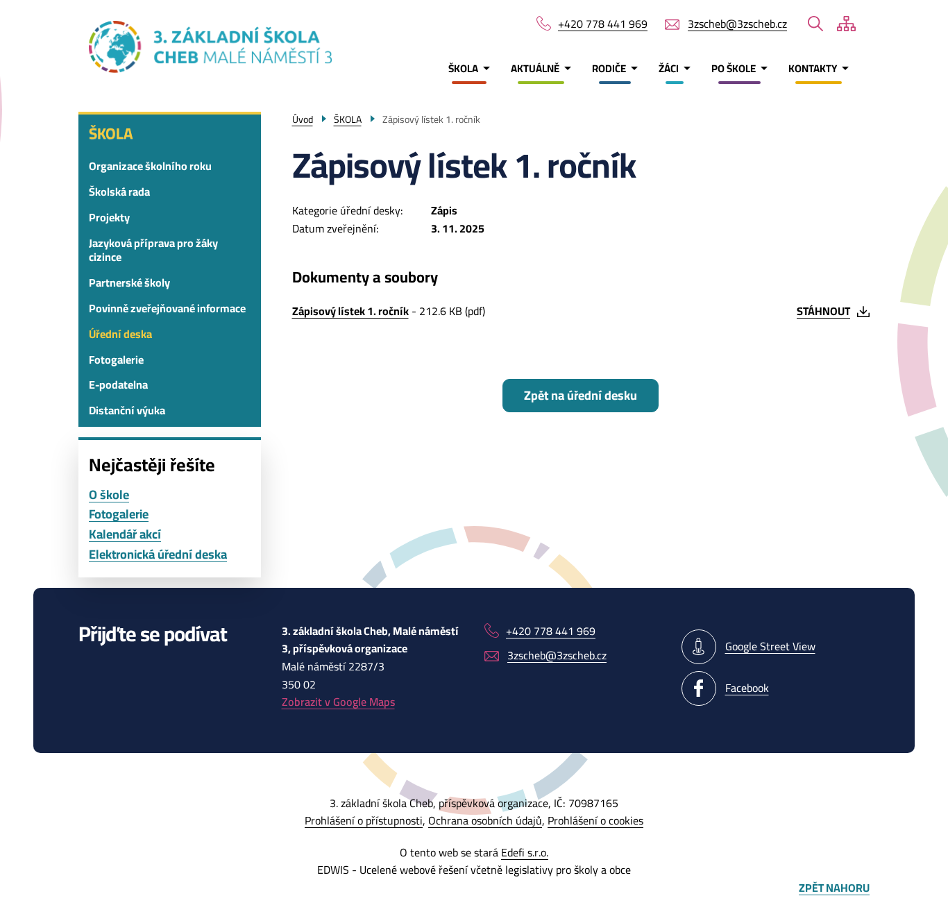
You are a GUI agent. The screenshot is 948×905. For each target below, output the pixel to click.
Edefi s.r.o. (524, 852)
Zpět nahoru (834, 888)
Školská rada (119, 191)
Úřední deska (120, 333)
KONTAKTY (812, 68)
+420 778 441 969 (602, 24)
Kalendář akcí (125, 535)
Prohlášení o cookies (595, 820)
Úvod (302, 119)
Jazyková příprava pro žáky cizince (153, 250)
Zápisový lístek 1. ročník (350, 311)
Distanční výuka (127, 410)
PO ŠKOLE (733, 68)
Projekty (109, 217)
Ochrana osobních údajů (485, 820)
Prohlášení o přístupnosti (364, 820)
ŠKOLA (463, 68)
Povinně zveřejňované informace (167, 308)
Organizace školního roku (150, 165)
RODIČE (609, 68)
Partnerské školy (129, 282)
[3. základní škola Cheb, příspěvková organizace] (166, 47)
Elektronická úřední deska (158, 555)
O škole (109, 495)
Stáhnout (823, 311)
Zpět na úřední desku (580, 395)
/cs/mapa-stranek (846, 23)
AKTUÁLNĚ (535, 68)
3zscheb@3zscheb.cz (737, 24)
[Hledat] (815, 23)
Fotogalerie (116, 359)
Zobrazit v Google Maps (338, 701)
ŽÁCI (669, 68)
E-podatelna (118, 384)
